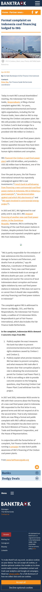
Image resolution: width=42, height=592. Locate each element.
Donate (6, 534)
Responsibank (13, 102)
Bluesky (4, 547)
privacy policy (14, 574)
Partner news (16, 12)
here (34, 549)
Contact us (5, 514)
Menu (4, 493)
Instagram (5, 543)
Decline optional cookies (21, 587)
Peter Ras (5, 82)
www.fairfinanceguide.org (17, 460)
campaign (14, 446)
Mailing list (5, 539)
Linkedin (4, 550)
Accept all (21, 582)
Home (5, 12)
